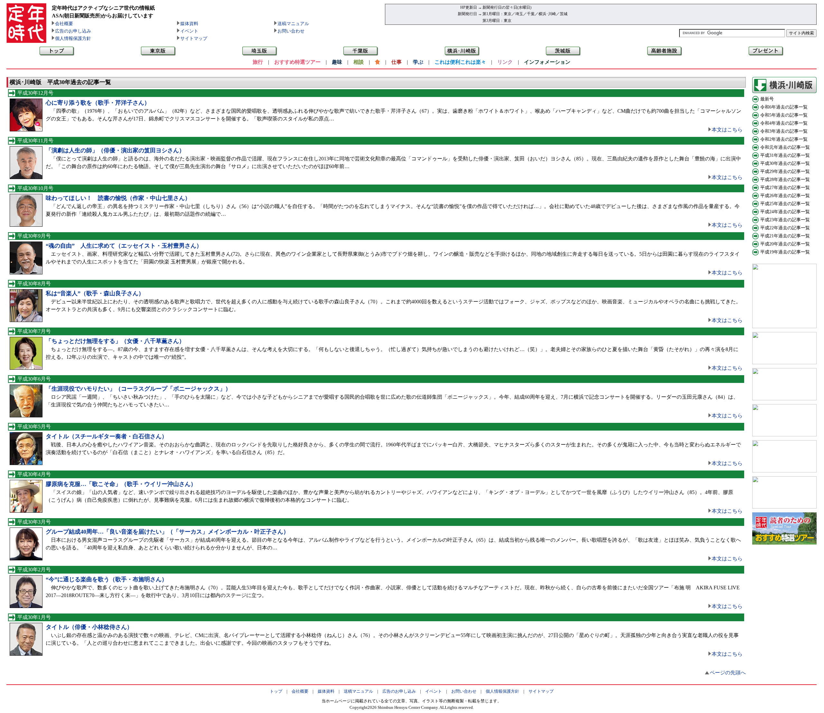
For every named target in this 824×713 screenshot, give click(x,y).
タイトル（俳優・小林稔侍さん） (89, 627)
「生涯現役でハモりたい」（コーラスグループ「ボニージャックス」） (138, 388)
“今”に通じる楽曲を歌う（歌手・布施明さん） (106, 579)
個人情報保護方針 (73, 38)
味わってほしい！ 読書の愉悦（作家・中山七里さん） (118, 198)
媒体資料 (189, 23)
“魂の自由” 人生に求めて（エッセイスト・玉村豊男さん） (124, 245)
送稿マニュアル (293, 23)
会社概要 (64, 23)
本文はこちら (727, 129)
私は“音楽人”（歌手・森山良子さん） (95, 293)
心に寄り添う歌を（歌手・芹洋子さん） (98, 103)
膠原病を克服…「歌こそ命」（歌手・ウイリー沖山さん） (121, 484)
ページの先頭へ (728, 672)
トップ (276, 691)
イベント (189, 31)
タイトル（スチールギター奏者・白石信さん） (106, 436)
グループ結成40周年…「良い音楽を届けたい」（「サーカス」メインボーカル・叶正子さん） (167, 531)
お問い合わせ (290, 31)
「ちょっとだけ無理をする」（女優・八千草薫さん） (115, 341)
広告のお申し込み (73, 31)
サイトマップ (193, 38)
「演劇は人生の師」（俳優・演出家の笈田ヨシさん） (115, 150)
